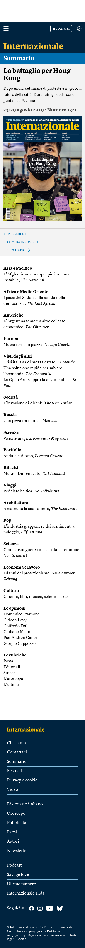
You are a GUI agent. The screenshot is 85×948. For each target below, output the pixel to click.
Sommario (17, 762)
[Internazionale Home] (27, 729)
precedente (18, 234)
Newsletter (17, 851)
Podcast (14, 865)
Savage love (18, 875)
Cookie (21, 939)
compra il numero (22, 242)
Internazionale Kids (25, 893)
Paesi (12, 832)
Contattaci (17, 752)
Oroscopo (16, 813)
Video (12, 790)
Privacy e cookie (22, 780)
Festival (14, 771)
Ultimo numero (21, 884)
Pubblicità (16, 823)
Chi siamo (16, 743)
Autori (13, 841)
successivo (16, 250)
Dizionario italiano (25, 804)
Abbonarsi (61, 28)
